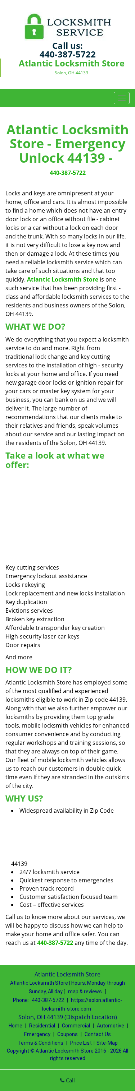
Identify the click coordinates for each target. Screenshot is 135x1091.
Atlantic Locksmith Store (62, 279)
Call (69, 1080)
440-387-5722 (68, 54)
